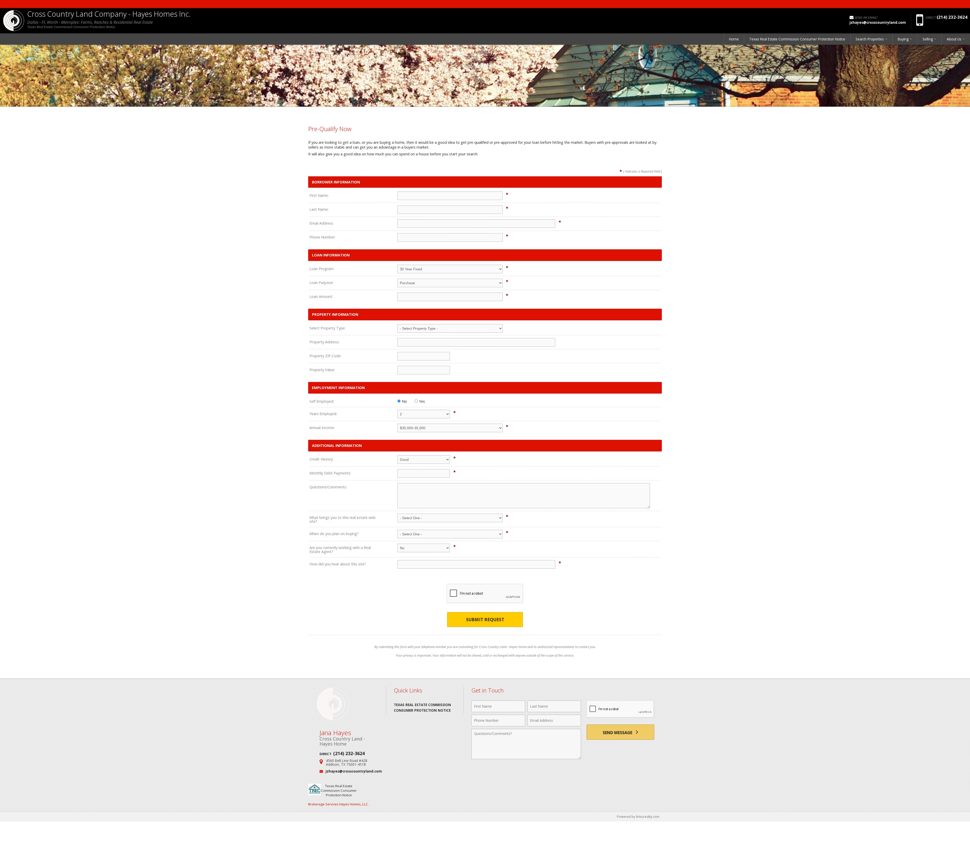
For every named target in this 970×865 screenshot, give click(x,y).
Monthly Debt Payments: (330, 473)
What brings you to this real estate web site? (342, 519)
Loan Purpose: (321, 282)
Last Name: (319, 209)
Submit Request (485, 619)
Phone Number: (322, 237)
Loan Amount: (321, 296)
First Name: (319, 195)
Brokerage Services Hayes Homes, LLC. (338, 804)
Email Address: (321, 223)
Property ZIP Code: (325, 355)
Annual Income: (322, 427)
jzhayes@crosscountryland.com (354, 771)
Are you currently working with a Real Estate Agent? (340, 549)
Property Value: (322, 369)
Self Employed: (321, 401)
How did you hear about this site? (337, 564)
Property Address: (324, 342)
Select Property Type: (327, 328)
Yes (422, 401)
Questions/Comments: (328, 487)
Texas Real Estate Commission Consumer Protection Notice (797, 39)
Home (734, 39)
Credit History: (321, 459)
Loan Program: (321, 268)
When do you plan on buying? (334, 533)
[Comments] (526, 757)
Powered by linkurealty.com (638, 816)
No (404, 401)
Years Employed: (323, 413)
